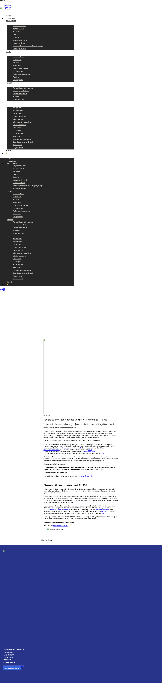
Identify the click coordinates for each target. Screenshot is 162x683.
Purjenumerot (18, 148)
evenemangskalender (102, 510)
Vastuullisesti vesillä (20, 40)
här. (103, 513)
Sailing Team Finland (20, 68)
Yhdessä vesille (18, 29)
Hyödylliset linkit (19, 43)
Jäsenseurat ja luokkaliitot (22, 122)
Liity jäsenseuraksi (19, 125)
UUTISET (9, 16)
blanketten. (105, 511)
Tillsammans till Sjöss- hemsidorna (58, 510)
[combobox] (8, 2)
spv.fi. (90, 450)
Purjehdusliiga (18, 71)
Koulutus (16, 63)
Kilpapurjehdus (18, 57)
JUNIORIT (9, 83)
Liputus (15, 34)
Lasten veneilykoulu (20, 94)
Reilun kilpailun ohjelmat (21, 74)
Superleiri (16, 96)
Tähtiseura (17, 77)
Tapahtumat (17, 113)
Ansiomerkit (17, 145)
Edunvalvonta (18, 133)
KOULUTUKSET (11, 18)
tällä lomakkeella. (89, 452)
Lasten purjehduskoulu (21, 91)
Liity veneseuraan (19, 26)
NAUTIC (8, 151)
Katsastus (16, 31)
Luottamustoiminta (19, 116)
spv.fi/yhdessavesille (86, 476)
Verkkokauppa (18, 110)
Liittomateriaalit (18, 119)
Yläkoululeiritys (18, 99)
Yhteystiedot (17, 108)
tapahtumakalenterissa (52, 450)
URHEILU (8, 52)
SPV (7, 102)
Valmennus (17, 65)
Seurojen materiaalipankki (22, 139)
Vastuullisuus (17, 136)
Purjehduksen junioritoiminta (23, 88)
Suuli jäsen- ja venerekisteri (23, 142)
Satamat (16, 37)
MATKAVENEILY (11, 21)
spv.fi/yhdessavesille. (60, 526)
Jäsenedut (17, 128)
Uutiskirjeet (17, 130)
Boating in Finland (19, 49)
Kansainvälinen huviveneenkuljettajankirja (28, 46)
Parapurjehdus (18, 80)
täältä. (103, 453)
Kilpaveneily (17, 60)
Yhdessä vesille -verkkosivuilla (70, 448)
